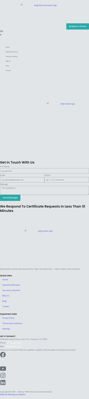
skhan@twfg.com (13, 346)
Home (8, 47)
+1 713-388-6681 (14, 342)
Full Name (4, 166)
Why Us (8, 61)
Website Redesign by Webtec (12, 394)
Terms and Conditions (12, 323)
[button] (44, 31)
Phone (47, 175)
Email (2, 175)
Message (4, 184)
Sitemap (6, 328)
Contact (8, 70)
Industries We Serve (12, 52)
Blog (7, 66)
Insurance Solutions (12, 56)
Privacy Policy (8, 318)
